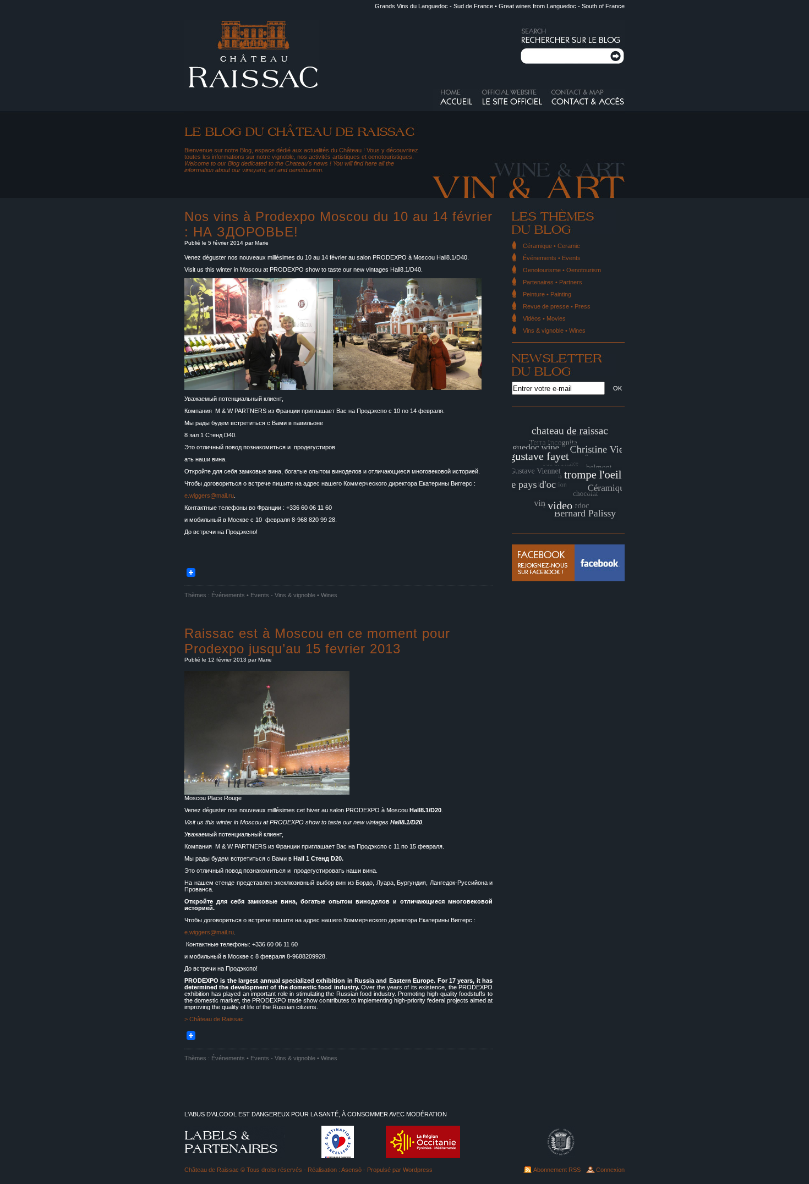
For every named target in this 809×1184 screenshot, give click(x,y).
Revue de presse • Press (557, 306)
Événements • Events (240, 595)
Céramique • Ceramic (551, 246)
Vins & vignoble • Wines (306, 595)
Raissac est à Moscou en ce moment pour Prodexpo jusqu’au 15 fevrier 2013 (317, 641)
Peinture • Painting (547, 294)
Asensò (351, 1169)
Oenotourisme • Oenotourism (562, 270)
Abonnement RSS (557, 1169)
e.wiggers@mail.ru (209, 495)
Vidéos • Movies (544, 318)
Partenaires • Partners (552, 282)
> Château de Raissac (214, 1019)
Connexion (610, 1169)
